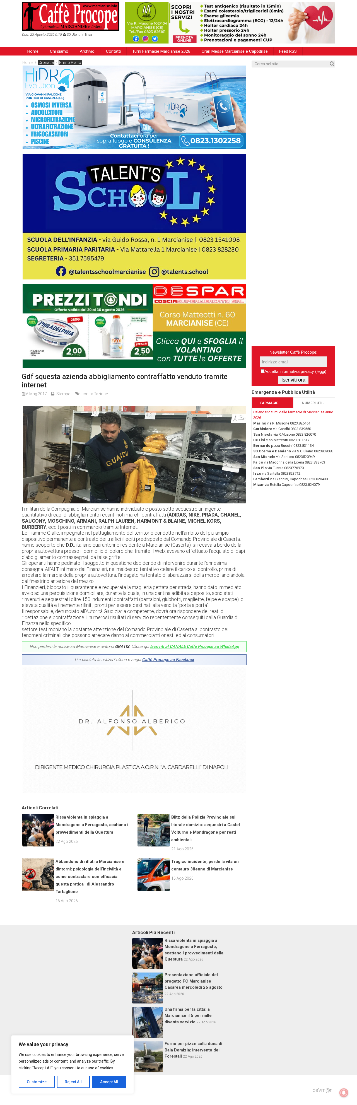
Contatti (113, 51)
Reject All (73, 1082)
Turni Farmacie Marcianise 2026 (161, 51)
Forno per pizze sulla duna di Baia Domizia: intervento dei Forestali (193, 1050)
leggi (321, 371)
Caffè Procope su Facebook (168, 659)
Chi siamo (59, 51)
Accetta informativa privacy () (295, 371)
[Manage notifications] (343, 1092)
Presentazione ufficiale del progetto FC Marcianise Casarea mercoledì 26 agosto (194, 981)
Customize (37, 1082)
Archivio (87, 51)
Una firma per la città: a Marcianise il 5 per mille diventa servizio (188, 1015)
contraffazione (94, 394)
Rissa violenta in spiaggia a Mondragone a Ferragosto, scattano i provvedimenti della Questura (92, 825)
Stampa (63, 394)
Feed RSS (288, 51)
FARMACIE (269, 403)
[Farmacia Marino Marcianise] (230, 23)
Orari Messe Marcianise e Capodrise (235, 51)
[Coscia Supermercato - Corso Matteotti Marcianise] (134, 366)
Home (32, 51)
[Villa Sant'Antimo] (134, 278)
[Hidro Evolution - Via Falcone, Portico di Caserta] (134, 147)
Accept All (109, 1082)
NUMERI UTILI (313, 403)
